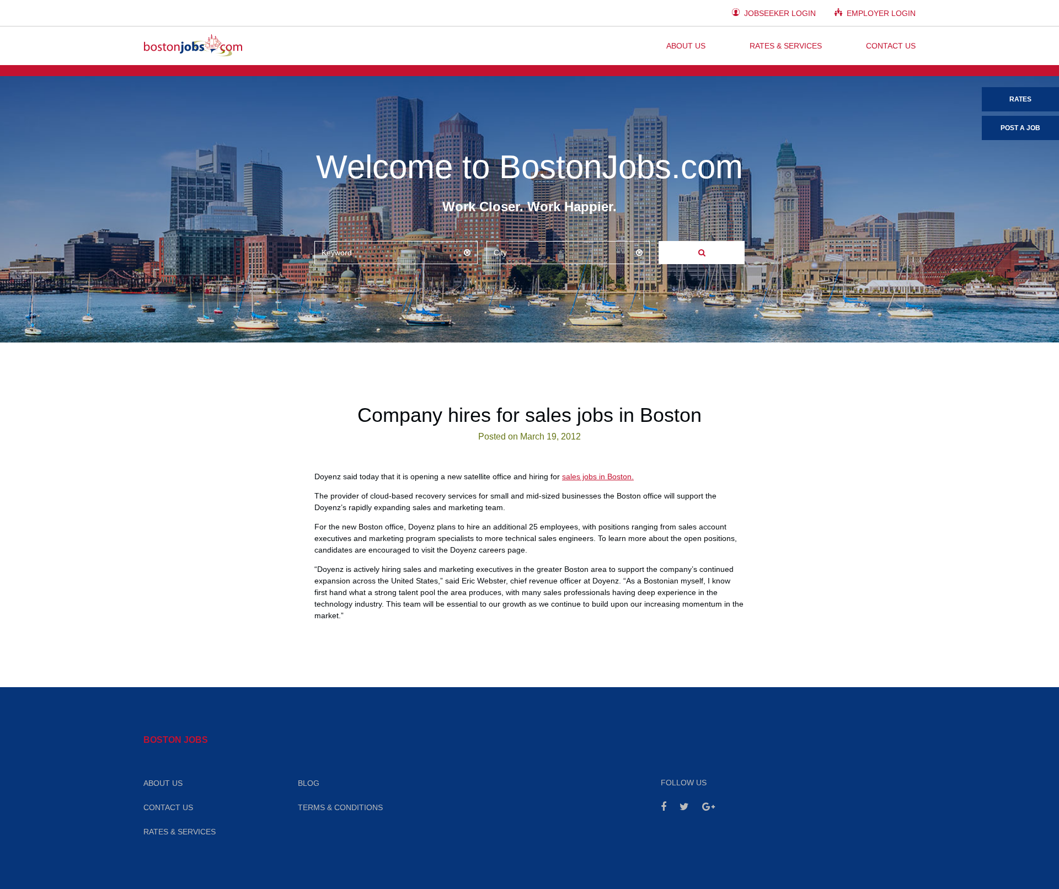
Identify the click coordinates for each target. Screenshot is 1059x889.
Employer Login (880, 13)
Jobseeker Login (779, 13)
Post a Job (1020, 128)
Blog (308, 783)
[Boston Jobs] (193, 45)
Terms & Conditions (340, 807)
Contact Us (891, 45)
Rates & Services (786, 45)
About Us (685, 45)
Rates (1020, 99)
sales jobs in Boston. (598, 476)
